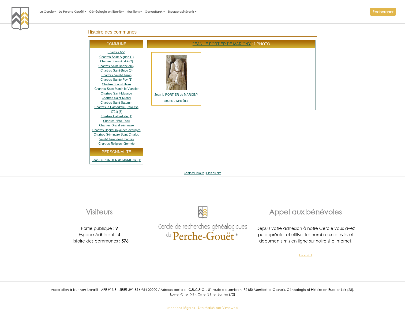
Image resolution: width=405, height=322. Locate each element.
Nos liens (133, 12)
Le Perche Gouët (71, 12)
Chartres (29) (116, 52)
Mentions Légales (181, 307)
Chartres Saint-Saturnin (116, 102)
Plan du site (213, 173)
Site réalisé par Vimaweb (218, 307)
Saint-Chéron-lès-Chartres (116, 139)
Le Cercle (47, 12)
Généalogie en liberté (105, 12)
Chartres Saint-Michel (116, 98)
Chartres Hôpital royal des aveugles (116, 130)
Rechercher (383, 11)
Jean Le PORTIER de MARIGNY (222, 44)
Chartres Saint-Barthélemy (116, 66)
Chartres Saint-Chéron (116, 75)
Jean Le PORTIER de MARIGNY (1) (116, 160)
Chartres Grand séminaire (116, 125)
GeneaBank (153, 12)
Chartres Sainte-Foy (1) (116, 79)
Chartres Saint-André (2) (116, 61)
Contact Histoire (194, 173)
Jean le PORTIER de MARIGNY (176, 97)
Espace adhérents (181, 12)
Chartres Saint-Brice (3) (116, 70)
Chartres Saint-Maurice (116, 93)
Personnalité (116, 152)
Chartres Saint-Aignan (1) (116, 57)
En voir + (305, 255)
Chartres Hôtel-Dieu (116, 121)
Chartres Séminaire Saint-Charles (116, 134)
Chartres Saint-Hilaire (116, 84)
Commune (116, 44)
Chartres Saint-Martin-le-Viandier (116, 89)
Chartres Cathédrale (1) (116, 116)
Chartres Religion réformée (116, 143)
